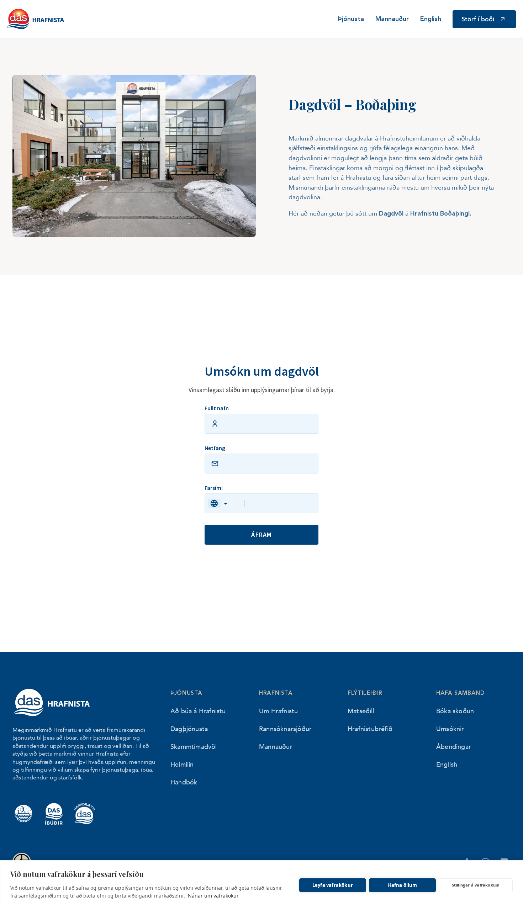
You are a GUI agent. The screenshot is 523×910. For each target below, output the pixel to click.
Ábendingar (453, 746)
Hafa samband (460, 693)
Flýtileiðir (365, 693)
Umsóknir (450, 728)
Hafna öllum (402, 885)
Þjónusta (351, 19)
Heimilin (182, 764)
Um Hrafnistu (278, 710)
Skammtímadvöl (193, 746)
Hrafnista (276, 693)
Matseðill (361, 710)
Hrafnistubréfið (370, 728)
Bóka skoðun (455, 710)
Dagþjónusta (189, 728)
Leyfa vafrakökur (332, 885)
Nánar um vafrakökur (213, 895)
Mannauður (392, 19)
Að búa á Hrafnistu (198, 710)
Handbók (183, 782)
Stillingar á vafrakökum (476, 885)
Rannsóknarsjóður (285, 728)
